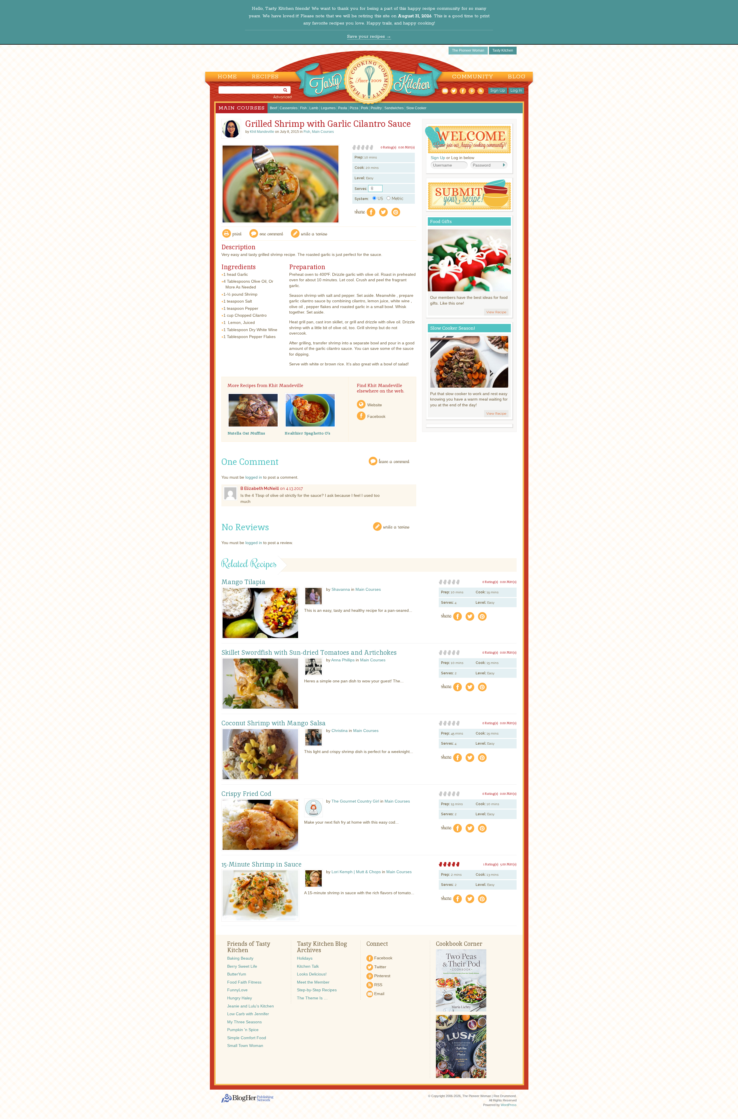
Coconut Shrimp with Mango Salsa (273, 723)
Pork (364, 108)
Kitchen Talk (308, 966)
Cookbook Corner (459, 944)
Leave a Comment (394, 461)
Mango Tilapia (243, 582)
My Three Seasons (244, 1022)
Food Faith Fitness (244, 982)
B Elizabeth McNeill (259, 488)
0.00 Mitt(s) (406, 147)
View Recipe (496, 312)
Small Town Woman (245, 1045)
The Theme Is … (312, 998)
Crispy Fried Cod (246, 794)
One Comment (271, 233)
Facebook (376, 416)
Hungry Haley (239, 998)
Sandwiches (394, 108)
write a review (314, 233)
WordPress (509, 1105)
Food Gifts (441, 221)
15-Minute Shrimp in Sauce (261, 864)
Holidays (304, 958)
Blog (517, 76)
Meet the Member (313, 982)
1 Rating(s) (490, 864)
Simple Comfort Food (246, 1037)
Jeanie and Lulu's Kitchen (250, 1006)
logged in (253, 477)
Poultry (376, 108)
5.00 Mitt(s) (508, 864)
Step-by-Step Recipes (317, 990)
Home (227, 76)
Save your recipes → (369, 36)
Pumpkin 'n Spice (243, 1029)
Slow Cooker (416, 108)
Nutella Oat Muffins (246, 433)
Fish (303, 108)
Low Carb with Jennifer (248, 1014)
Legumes (328, 108)
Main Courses (242, 108)
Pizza (354, 108)
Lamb (313, 108)
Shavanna (341, 589)
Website (374, 405)
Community (472, 76)
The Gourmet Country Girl (355, 801)
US (380, 198)
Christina (340, 730)
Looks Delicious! (312, 974)
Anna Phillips (343, 660)
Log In (516, 90)
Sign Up (497, 90)
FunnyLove (237, 990)
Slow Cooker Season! (452, 328)
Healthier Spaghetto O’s (307, 433)
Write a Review (396, 526)
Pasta (342, 108)
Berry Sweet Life (242, 966)
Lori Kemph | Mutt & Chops (356, 871)
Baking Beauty (240, 958)
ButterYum (236, 974)
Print (237, 233)
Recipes (265, 76)
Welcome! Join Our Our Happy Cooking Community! (468, 139)
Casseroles (289, 108)
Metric (397, 198)
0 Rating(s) (388, 147)
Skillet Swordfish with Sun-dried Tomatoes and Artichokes (309, 653)
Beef (273, 108)
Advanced (282, 97)
